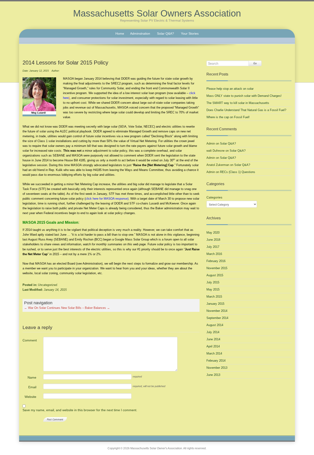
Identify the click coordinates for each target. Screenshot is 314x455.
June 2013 (213, 375)
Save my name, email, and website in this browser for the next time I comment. (80, 410)
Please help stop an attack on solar (230, 88)
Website (30, 397)
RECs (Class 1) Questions (237, 172)
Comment (29, 340)
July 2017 (212, 246)
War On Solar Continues (42, 308)
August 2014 (214, 325)
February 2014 (216, 360)
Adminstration (140, 33)
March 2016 (214, 254)
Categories (214, 197)
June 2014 (213, 339)
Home (119, 33)
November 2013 (216, 367)
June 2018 (213, 239)
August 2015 (214, 275)
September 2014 (217, 318)
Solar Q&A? (165, 33)
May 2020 (213, 232)
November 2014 (216, 311)
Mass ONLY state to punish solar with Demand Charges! (244, 96)
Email (32, 387)
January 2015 (215, 303)
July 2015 (212, 282)
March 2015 (214, 296)
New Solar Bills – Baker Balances (85, 308)
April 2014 (213, 346)
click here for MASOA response (107, 198)
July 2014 (212, 332)
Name (32, 377)
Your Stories (190, 33)
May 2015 (213, 289)
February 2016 (216, 261)
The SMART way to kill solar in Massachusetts (237, 103)
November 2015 (216, 268)
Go (255, 63)
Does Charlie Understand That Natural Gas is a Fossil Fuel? (246, 110)
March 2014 (214, 353)
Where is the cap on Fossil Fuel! (228, 117)
